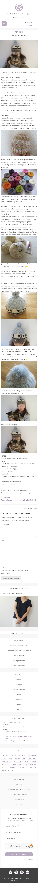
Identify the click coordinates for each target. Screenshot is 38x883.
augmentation (32, 755)
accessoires (5, 755)
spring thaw (33, 764)
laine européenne (29, 493)
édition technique (19, 689)
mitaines (4, 764)
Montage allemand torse (11, 722)
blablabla (19, 680)
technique (12, 767)
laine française (18, 761)
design (10, 758)
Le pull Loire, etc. (19, 656)
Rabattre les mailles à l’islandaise (14, 731)
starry (3, 767)
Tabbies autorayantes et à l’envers (19, 651)
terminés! (19, 32)
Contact (19, 784)
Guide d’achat (19, 779)
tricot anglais (33, 767)
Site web (4, 559)
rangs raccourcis (17, 764)
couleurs (4, 758)
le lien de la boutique (19, 264)
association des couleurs (10, 493)
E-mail (3, 550)
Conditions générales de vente (19, 789)
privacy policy (28, 859)
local (26, 761)
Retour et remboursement (19, 794)
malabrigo (33, 761)
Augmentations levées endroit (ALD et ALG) (18, 736)
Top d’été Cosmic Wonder (19, 646)
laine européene (32, 758)
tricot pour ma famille (7, 770)
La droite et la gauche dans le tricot (15, 741)
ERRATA (19, 804)
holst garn (20, 493)
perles (9, 764)
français (29, 22)
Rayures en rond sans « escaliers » (15, 727)
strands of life (19, 13)
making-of (19, 699)
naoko (4, 490)
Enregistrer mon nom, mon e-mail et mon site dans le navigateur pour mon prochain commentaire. (17, 570)
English (29, 25)
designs (19, 685)
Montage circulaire (19, 661)
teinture (22, 767)
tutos (19, 709)
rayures (26, 764)
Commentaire (6, 524)
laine (19, 694)
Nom (3, 541)
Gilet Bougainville (19, 666)
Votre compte (19, 799)
